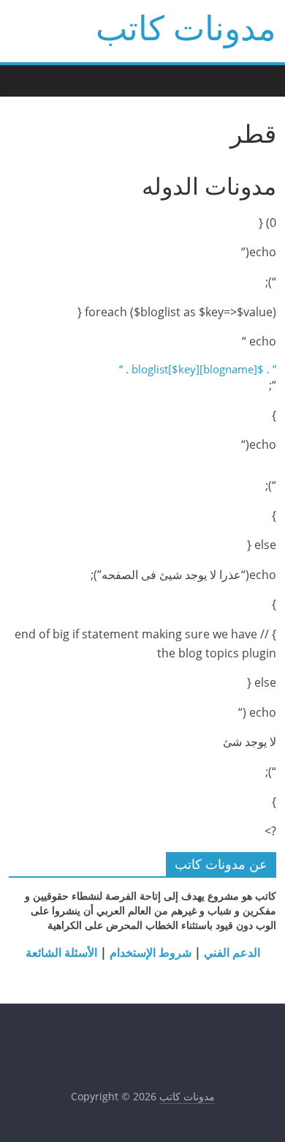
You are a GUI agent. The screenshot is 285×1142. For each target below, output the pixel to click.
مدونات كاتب (186, 27)
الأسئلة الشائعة (61, 952)
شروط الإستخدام (149, 952)
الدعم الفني (230, 952)
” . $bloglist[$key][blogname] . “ (197, 369)
